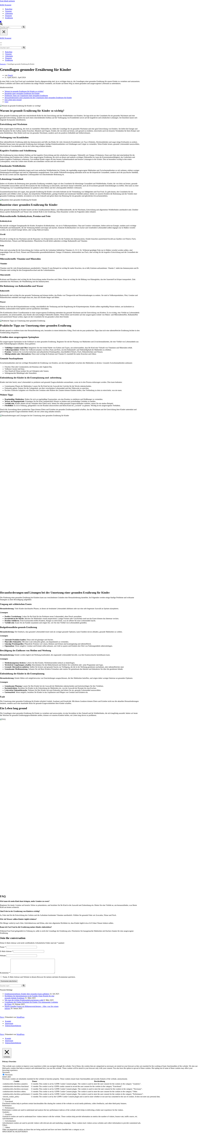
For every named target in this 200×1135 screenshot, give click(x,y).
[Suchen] (1, 25)
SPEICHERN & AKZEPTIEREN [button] (15, 1132)
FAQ (6, 102)
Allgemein (9, 13)
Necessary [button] (6, 1072)
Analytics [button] (5, 1112)
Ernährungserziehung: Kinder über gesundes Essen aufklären (27, 994)
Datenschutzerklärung (13, 1026)
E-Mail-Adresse (6, 951)
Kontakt (8, 1021)
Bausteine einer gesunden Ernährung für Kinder (22, 93)
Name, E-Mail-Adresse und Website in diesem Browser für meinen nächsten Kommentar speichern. (39, 977)
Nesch (10, 75)
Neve (2, 1017)
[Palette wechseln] (100, 22)
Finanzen (8, 16)
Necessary (9, 1075)
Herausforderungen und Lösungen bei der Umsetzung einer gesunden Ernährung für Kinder (38, 98)
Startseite (3, 64)
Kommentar (5, 973)
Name (3, 947)
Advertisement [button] (7, 1119)
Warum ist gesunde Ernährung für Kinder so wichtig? (24, 91)
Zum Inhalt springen (7, 1)
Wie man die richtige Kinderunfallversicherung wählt (24, 1000)
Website (3, 956)
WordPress (20, 1017)
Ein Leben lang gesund (13, 100)
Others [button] (4, 1125)
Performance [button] (7, 1106)
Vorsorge (8, 11)
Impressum (9, 1023)
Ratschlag (8, 9)
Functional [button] (6, 1099)
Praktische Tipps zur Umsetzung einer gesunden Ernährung (26, 96)
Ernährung (9, 18)
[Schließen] (4, 31)
